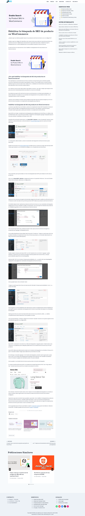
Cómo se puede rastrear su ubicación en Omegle (67, 32)
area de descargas (35, 121)
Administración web (66, 12)
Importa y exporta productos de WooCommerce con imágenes (14, 429)
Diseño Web (11, 435)
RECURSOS (75, 1)
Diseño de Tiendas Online (67, 10)
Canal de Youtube (36, 406)
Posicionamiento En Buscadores (41, 502)
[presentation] (19, 462)
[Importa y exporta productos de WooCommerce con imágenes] (15, 424)
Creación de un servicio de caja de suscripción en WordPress (18, 443)
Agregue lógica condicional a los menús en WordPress (68, 26)
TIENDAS (52, 1)
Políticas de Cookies (63, 502)
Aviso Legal (60, 501)
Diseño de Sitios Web (66, 9)
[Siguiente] (52, 469)
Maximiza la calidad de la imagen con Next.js (67, 52)
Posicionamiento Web (67, 14)
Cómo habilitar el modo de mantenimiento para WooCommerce (29, 429)
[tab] (29, 484)
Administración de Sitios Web (40, 504)
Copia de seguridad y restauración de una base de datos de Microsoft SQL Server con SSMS (67, 46)
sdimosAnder (13, 478)
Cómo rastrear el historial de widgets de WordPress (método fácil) (19, 474)
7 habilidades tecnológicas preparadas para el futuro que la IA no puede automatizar (68, 36)
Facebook (36, 407)
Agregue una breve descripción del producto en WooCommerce (46, 429)
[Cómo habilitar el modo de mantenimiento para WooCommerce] (31, 424)
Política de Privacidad (63, 499)
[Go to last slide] (10, 469)
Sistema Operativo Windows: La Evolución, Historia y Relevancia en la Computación (68, 30)
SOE (56, 1)
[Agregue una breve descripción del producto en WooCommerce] (46, 424)
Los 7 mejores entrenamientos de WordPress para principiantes (44, 443)
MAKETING (61, 1)
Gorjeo (31, 407)
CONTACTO (68, 1)
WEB (48, 1)
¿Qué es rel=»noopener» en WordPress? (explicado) (68, 24)
